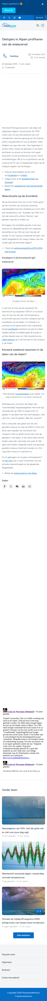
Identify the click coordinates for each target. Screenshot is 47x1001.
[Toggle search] (37, 25)
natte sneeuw (8, 339)
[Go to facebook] (4, 17)
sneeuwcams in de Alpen (25, 473)
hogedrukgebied (22, 394)
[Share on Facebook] (4, 486)
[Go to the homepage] (9, 25)
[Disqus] (23, 739)
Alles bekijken (23, 935)
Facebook (12, 175)
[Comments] (17, 486)
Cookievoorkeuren (23, 996)
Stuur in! (9, 10)
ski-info (9, 460)
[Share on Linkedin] (23, 486)
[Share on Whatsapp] (29, 486)
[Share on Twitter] (10, 486)
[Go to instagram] (14, 17)
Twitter (23, 175)
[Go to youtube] (19, 17)
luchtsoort (13, 329)
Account (39, 17)
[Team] (5, 56)
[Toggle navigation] (42, 25)
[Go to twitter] (9, 17)
